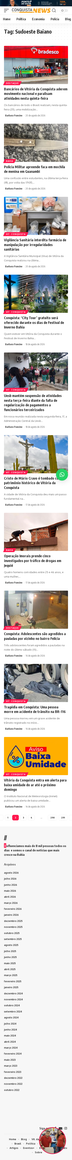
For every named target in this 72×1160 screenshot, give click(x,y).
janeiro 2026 (11, 914)
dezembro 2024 (13, 993)
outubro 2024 (12, 1005)
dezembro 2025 (13, 921)
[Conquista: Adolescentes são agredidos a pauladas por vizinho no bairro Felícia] (36, 610)
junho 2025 (10, 957)
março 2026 (11, 902)
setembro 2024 (13, 1011)
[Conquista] (31, 10)
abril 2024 (10, 1041)
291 (63, 817)
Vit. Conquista (16, 234)
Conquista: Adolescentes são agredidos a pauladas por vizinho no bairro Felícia (35, 636)
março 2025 (10, 975)
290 (52, 817)
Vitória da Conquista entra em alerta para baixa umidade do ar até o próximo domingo (35, 785)
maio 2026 (10, 890)
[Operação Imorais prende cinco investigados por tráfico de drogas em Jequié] (36, 532)
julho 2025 (10, 951)
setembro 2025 (13, 939)
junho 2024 (10, 1029)
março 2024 (11, 1047)
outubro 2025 (12, 933)
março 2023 (10, 1065)
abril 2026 (10, 896)
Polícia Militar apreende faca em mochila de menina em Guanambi (34, 169)
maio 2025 (10, 963)
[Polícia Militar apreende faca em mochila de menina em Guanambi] (36, 143)
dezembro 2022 (13, 1077)
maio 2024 (10, 1035)
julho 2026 (10, 878)
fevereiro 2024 (13, 1053)
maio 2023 (10, 1059)
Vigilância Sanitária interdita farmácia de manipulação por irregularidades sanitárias (35, 245)
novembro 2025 (13, 926)
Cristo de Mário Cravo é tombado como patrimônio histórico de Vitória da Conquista (33, 483)
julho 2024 (10, 1023)
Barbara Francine (13, 115)
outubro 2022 (11, 1090)
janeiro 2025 (11, 987)
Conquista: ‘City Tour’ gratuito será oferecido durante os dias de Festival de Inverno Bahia (34, 322)
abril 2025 (10, 969)
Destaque (12, 83)
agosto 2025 (11, 945)
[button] (7, 10)
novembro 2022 (13, 1083)
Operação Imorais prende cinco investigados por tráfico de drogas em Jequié (32, 561)
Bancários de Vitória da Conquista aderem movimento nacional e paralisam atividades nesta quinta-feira (35, 94)
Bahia (9, 161)
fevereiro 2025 (12, 981)
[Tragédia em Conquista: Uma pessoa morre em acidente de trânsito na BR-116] (36, 683)
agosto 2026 (11, 872)
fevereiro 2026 (13, 908)
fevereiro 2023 (12, 1071)
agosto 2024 (11, 1017)
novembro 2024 (13, 999)
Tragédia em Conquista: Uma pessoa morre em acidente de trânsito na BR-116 (35, 709)
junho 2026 (10, 884)
